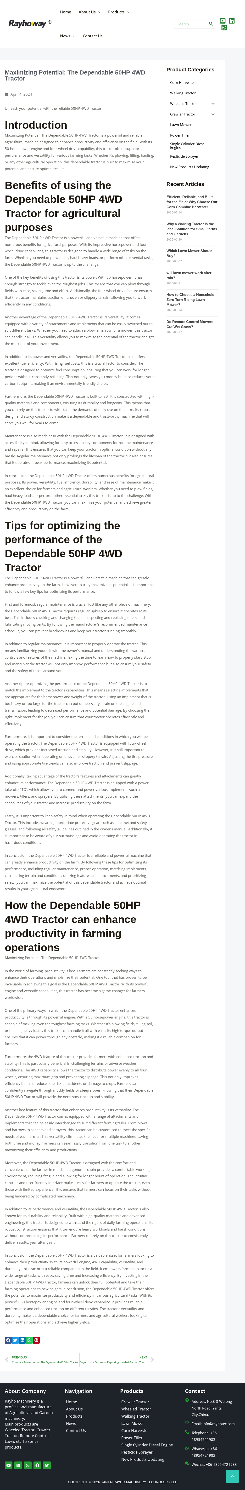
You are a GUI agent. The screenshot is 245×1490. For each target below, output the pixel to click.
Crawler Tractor (135, 1401)
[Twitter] (232, 21)
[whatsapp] (224, 27)
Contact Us (93, 36)
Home (65, 12)
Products (116, 12)
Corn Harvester (135, 1430)
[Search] (211, 24)
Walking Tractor (135, 1416)
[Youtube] (223, 21)
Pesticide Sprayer (137, 1452)
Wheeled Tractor (136, 1409)
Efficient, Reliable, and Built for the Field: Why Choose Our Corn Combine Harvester (192, 202)
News (65, 36)
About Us (87, 12)
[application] (98, 12)
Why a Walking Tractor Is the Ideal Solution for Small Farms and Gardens (192, 229)
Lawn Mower (132, 1423)
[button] (8, 1340)
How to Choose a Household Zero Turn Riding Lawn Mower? (190, 300)
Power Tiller (132, 1437)
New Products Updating (142, 1459)
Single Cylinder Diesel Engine (147, 1445)
